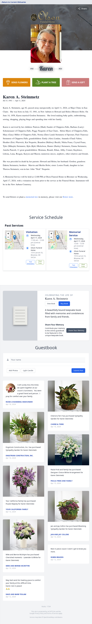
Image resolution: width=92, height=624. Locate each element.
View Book (51, 303)
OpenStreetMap (48, 617)
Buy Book (64, 303)
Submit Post (78, 370)
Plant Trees (40, 262)
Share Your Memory (76, 330)
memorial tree (32, 196)
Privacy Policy (39, 613)
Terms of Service (52, 613)
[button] (14, 237)
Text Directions (30, 262)
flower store (68, 196)
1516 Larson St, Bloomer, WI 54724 (37, 255)
